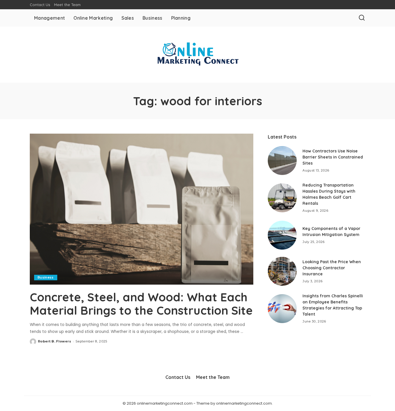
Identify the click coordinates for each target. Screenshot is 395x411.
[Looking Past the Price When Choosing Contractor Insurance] (282, 271)
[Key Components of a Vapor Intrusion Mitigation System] (282, 235)
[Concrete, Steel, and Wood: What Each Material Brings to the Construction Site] (141, 209)
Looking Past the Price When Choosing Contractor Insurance (331, 268)
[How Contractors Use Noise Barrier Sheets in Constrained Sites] (282, 160)
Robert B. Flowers (54, 341)
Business (46, 277)
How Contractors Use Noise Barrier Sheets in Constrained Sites (332, 157)
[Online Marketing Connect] (197, 54)
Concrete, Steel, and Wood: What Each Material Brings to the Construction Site (141, 304)
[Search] (361, 18)
